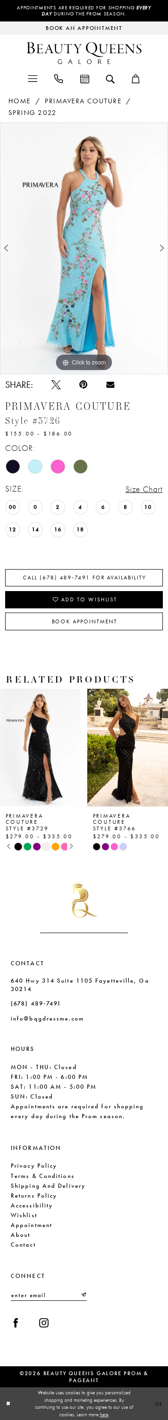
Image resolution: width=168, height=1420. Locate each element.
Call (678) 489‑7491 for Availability (84, 577)
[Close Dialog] (8, 1403)
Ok (159, 1403)
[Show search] (110, 78)
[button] (32, 78)
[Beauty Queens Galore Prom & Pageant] (84, 53)
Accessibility (32, 1205)
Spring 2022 (32, 112)
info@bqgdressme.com (47, 1018)
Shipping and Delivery (48, 1186)
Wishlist (24, 1215)
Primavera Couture (83, 101)
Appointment (31, 1225)
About (20, 1235)
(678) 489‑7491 (36, 1003)
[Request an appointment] (84, 78)
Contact (23, 1245)
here (104, 1414)
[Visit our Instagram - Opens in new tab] (44, 1323)
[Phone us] (58, 78)
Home (19, 101)
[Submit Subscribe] (83, 1295)
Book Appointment (85, 621)
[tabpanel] (84, 248)
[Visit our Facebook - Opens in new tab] (16, 1323)
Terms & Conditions (43, 1176)
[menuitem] (32, 78)
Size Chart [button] (144, 489)
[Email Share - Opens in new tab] (110, 384)
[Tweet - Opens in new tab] (56, 384)
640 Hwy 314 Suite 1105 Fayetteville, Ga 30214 (80, 984)
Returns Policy (34, 1195)
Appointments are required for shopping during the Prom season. (84, 11)
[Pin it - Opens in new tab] (83, 384)
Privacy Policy (34, 1166)
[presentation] (89, 747)
